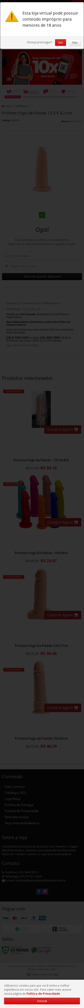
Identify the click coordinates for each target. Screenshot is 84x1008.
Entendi (42, 1001)
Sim (60, 42)
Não (75, 42)
